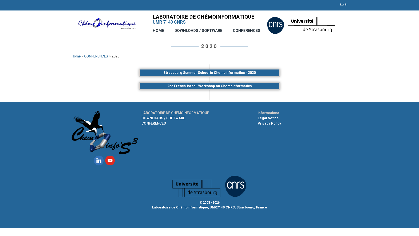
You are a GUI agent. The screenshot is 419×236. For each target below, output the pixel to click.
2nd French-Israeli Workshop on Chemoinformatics (209, 86)
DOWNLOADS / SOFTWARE (198, 30)
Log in (343, 4)
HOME (158, 30)
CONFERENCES (246, 30)
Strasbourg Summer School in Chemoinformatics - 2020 (209, 73)
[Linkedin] (98, 160)
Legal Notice (268, 118)
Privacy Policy (269, 123)
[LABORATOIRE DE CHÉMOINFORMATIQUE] (107, 27)
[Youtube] (110, 160)
